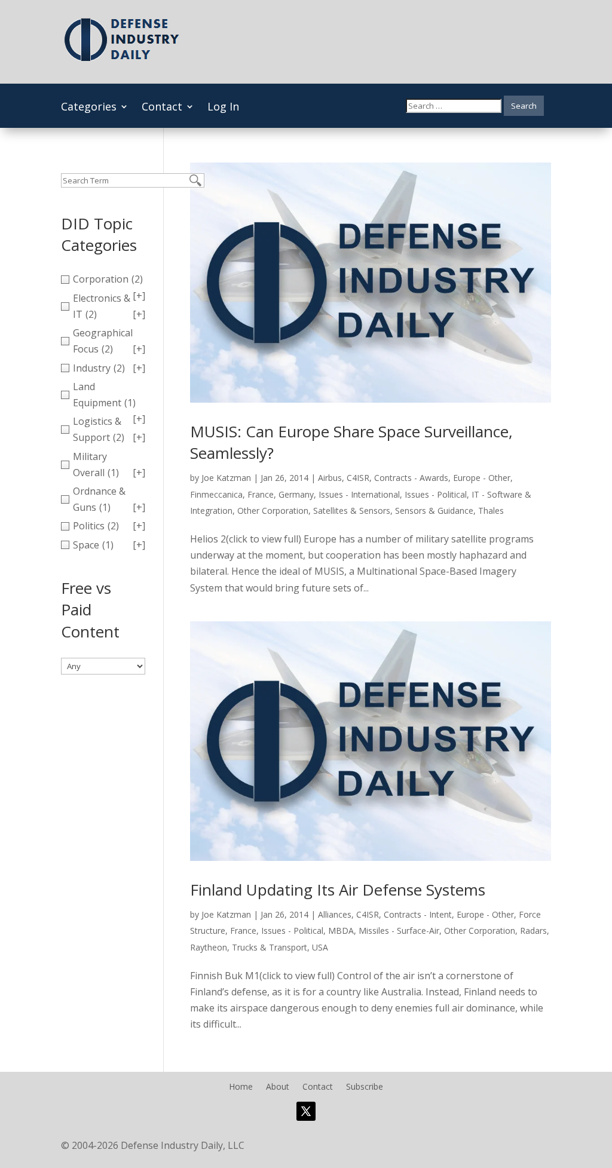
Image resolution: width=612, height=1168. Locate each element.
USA (320, 947)
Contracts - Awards (411, 477)
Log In (223, 108)
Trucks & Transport (269, 947)
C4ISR (358, 477)
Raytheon (208, 947)
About (277, 1087)
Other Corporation (272, 510)
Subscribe (364, 1087)
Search (524, 105)
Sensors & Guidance (434, 510)
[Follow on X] (306, 1111)
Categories (89, 108)
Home (241, 1087)
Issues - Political (436, 494)
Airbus (330, 477)
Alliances (334, 914)
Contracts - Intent (418, 914)
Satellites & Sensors (351, 510)
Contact (162, 108)
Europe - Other (481, 477)
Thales (491, 510)
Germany (296, 494)
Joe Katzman (226, 477)
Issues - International (359, 494)
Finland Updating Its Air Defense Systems (337, 889)
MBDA (341, 930)
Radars (533, 930)
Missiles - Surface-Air (399, 930)
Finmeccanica (216, 494)
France (260, 494)
